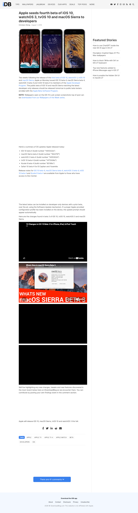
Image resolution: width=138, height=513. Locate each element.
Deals (72, 4)
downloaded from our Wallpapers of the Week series (43, 97)
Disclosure (67, 502)
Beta (71, 437)
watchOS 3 (73, 78)
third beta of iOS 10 (59, 78)
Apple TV (37, 437)
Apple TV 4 (48, 437)
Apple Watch (61, 437)
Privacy (75, 502)
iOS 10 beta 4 (39, 170)
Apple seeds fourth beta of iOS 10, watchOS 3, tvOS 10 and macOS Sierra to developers (51, 17)
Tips (17, 4)
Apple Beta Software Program (45, 91)
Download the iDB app (69, 498)
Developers (25, 442)
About (51, 502)
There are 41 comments (51, 479)
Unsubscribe (85, 502)
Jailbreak (40, 4)
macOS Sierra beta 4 (54, 170)
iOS (34, 442)
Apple (29, 437)
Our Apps (62, 4)
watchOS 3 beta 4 (71, 170)
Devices (51, 4)
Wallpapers (27, 4)
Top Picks (82, 4)
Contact (58, 502)
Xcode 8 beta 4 (37, 173)
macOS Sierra (28, 80)
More (92, 4)
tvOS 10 (81, 78)
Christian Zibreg (25, 25)
